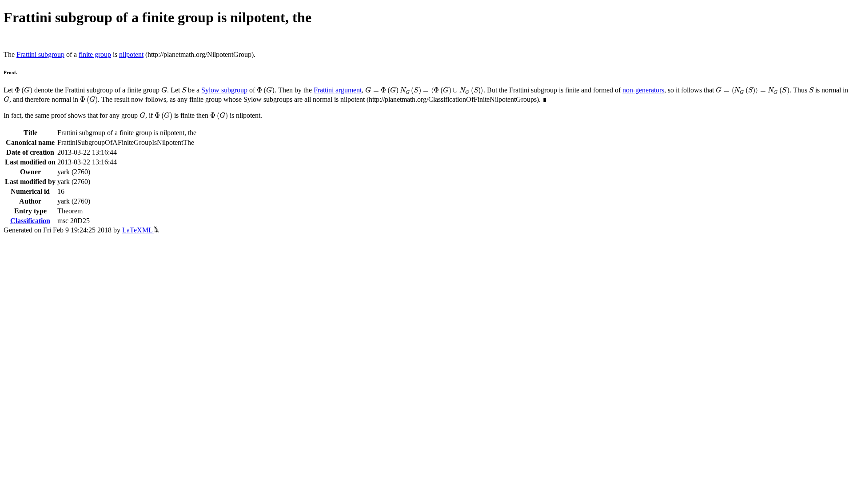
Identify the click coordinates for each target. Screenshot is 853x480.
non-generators (643, 90)
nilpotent (131, 54)
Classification (30, 220)
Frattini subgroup (40, 54)
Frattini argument (338, 90)
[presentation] (23, 90)
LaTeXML (138, 230)
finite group (95, 54)
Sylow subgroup (224, 90)
